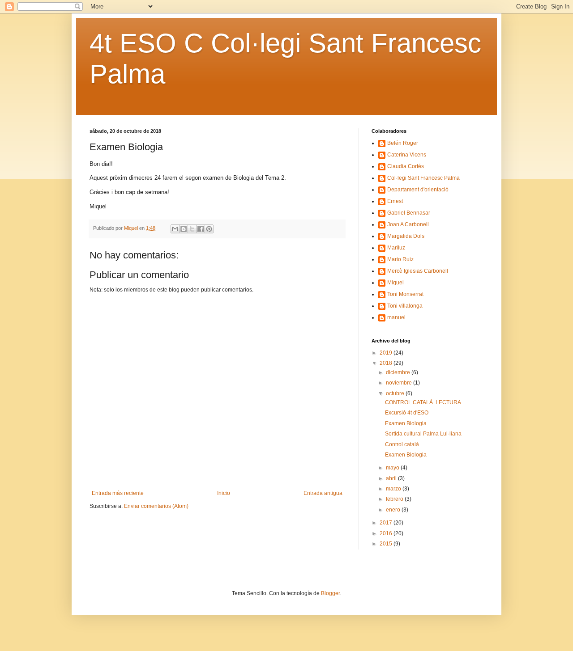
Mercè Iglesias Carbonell (417, 271)
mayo (393, 468)
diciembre (398, 372)
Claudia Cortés (405, 166)
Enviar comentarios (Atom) (156, 506)
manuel (396, 317)
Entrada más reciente (118, 493)
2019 (386, 353)
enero (394, 510)
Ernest (395, 201)
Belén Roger (402, 143)
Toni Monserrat (405, 294)
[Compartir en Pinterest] (209, 228)
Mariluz (396, 248)
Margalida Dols (405, 236)
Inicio (223, 493)
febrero (395, 499)
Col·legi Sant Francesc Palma (423, 178)
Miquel (395, 282)
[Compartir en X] (192, 228)
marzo (394, 489)
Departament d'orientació (418, 189)
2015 (386, 544)
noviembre (399, 383)
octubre (396, 393)
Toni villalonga (405, 306)
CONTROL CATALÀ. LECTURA (423, 402)
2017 (386, 523)
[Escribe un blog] (183, 228)
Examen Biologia (406, 423)
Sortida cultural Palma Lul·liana (423, 434)
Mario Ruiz (400, 259)
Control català (402, 444)
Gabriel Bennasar (408, 213)
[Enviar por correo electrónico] (175, 228)
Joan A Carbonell (408, 224)
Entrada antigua (323, 493)
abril (392, 478)
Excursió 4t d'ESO (406, 413)
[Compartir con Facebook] (200, 228)
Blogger (330, 593)
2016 (386, 533)
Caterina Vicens (406, 155)
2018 (386, 363)
